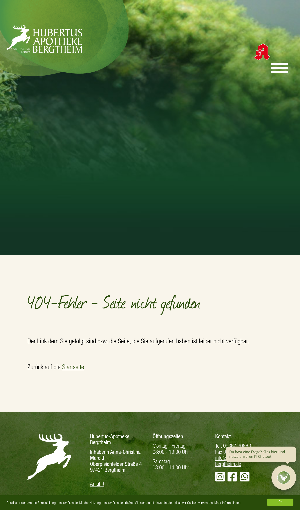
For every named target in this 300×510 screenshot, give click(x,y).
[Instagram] (220, 479)
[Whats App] (244, 479)
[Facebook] (232, 479)
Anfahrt (97, 484)
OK (280, 502)
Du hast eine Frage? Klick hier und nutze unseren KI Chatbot (257, 454)
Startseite (73, 368)
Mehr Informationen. (227, 503)
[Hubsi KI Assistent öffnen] (283, 477)
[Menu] (279, 67)
